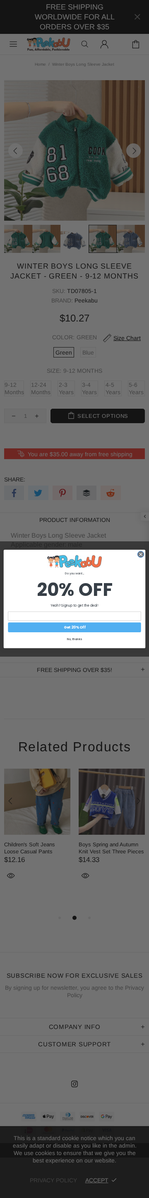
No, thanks (74, 639)
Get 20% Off (75, 627)
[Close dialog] (140, 554)
